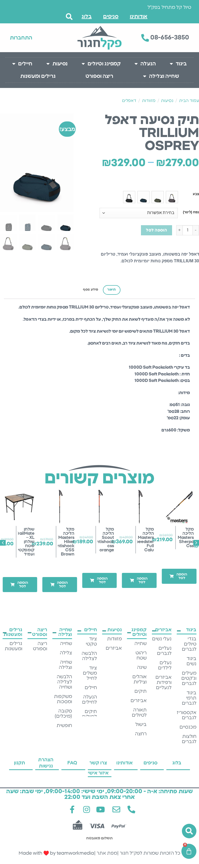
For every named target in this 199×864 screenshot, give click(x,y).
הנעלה (148, 63)
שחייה (66, 643)
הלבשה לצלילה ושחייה (64, 682)
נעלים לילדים (165, 665)
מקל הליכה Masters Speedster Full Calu (143, 539)
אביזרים (139, 700)
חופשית (64, 725)
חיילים (25, 63)
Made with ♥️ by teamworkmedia (56, 853)
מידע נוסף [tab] (90, 289)
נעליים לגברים (164, 651)
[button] (179, 576)
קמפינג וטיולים (104, 63)
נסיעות (60, 63)
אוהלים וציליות (139, 679)
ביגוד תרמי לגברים (189, 698)
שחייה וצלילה (164, 76)
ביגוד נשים (191, 661)
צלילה (66, 653)
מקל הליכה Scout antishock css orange (104, 539)
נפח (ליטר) (191, 212)
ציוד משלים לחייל (90, 673)
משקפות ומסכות (63, 699)
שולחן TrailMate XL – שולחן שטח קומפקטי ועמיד (25, 541)
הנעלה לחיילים (89, 700)
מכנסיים (188, 727)
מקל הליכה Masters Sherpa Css (186, 537)
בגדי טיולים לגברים (189, 644)
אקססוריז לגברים (186, 715)
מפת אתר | (105, 853)
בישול (141, 724)
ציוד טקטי (91, 642)
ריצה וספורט (99, 76)
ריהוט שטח (141, 656)
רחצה (141, 734)
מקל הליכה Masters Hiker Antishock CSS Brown (64, 541)
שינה (142, 667)
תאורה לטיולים (139, 713)
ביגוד (181, 63)
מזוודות (148, 101)
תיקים (140, 691)
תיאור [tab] (111, 289)
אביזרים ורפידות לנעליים (163, 682)
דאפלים (129, 101)
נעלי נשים (162, 639)
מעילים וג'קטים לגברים (188, 678)
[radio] (172, 197)
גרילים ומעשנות (38, 76)
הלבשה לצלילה (89, 656)
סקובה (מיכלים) (63, 714)
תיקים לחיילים (89, 714)
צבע (196, 194)
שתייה (140, 643)
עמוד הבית (189, 101)
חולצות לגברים (189, 739)
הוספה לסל (156, 230)
